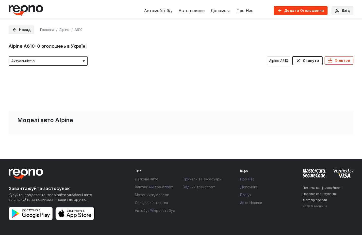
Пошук (245, 195)
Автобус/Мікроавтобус (155, 210)
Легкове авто (146, 179)
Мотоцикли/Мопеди (152, 195)
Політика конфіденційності (322, 188)
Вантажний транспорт (154, 187)
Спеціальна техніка (151, 203)
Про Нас (244, 10)
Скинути (311, 61)
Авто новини (192, 10)
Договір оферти (315, 200)
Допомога (220, 10)
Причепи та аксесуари (202, 179)
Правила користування (320, 194)
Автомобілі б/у (158, 10)
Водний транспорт (199, 187)
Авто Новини (251, 203)
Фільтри (342, 60)
